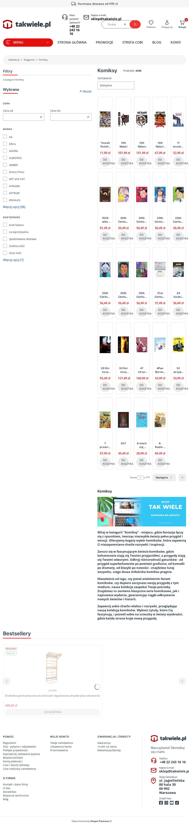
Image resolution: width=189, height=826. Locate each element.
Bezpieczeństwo (13, 757)
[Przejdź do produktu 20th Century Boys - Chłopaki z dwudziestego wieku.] (123, 194)
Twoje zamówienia (61, 743)
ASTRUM (14, 193)
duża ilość (15, 253)
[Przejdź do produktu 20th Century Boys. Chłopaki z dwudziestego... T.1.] (123, 269)
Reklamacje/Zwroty (109, 750)
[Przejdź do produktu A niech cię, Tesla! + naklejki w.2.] (141, 419)
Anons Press (16, 172)
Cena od (8, 110)
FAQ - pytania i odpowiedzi (19, 746)
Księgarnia (29, 59)
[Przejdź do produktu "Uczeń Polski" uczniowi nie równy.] (105, 119)
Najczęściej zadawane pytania (21, 754)
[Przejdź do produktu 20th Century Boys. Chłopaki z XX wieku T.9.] (141, 269)
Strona (133, 477)
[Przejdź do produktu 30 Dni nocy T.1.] (105, 344)
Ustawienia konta (60, 746)
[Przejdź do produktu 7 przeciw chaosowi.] (105, 419)
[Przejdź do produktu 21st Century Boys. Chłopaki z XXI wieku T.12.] (160, 269)
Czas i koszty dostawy (16, 765)
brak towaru (16, 225)
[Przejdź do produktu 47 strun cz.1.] (141, 344)
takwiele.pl (13, 59)
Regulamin (9, 743)
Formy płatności (13, 761)
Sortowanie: (104, 78)
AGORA (13, 151)
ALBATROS (15, 158)
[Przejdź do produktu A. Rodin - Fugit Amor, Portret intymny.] (160, 419)
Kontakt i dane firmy (15, 784)
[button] (135, 24)
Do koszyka (107, 161)
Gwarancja (104, 743)
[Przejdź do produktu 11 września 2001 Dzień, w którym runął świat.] (178, 119)
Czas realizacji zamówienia (19, 768)
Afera (12, 144)
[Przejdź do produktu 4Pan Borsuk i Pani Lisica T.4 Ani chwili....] (160, 344)
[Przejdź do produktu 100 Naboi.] (123, 119)
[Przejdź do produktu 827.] (123, 419)
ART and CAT (17, 179)
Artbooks (14, 186)
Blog (5, 799)
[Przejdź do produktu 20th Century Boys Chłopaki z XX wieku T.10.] (141, 194)
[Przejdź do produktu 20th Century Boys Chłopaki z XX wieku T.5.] (105, 269)
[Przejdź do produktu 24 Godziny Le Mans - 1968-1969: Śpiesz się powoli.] (178, 269)
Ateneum (14, 200)
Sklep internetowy (90, 821)
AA (10, 137)
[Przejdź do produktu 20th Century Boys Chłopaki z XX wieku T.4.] (178, 194)
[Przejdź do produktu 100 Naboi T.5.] (141, 119)
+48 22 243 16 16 (173, 762)
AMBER (13, 165)
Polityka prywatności (15, 750)
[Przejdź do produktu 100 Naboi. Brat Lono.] (160, 119)
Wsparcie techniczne (16, 795)
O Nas (7, 788)
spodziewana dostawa (22, 239)
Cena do (55, 110)
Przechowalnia (59, 750)
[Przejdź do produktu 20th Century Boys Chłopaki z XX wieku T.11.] (160, 194)
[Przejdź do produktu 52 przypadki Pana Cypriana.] (178, 344)
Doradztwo (9, 792)
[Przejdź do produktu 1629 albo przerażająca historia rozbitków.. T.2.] (105, 194)
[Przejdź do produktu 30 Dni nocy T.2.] (123, 344)
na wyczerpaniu (19, 232)
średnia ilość (17, 246)
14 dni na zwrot (107, 746)
